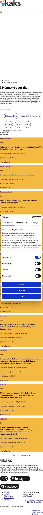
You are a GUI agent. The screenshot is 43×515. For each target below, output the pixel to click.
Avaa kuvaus (6, 162)
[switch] (38, 263)
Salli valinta (22, 290)
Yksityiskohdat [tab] (21, 223)
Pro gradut (8, 124)
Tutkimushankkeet (11, 116)
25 (18, 455)
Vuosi (2, 132)
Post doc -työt (36, 116)
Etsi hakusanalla (5, 130)
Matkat (27, 124)
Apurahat (7, 80)
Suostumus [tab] (8, 223)
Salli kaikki (21, 285)
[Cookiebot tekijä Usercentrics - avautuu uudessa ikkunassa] (32, 217)
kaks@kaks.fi (27, 496)
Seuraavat (25, 455)
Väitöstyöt (24, 116)
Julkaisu (18, 124)
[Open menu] (1, 7)
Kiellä (22, 296)
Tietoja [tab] (35, 223)
